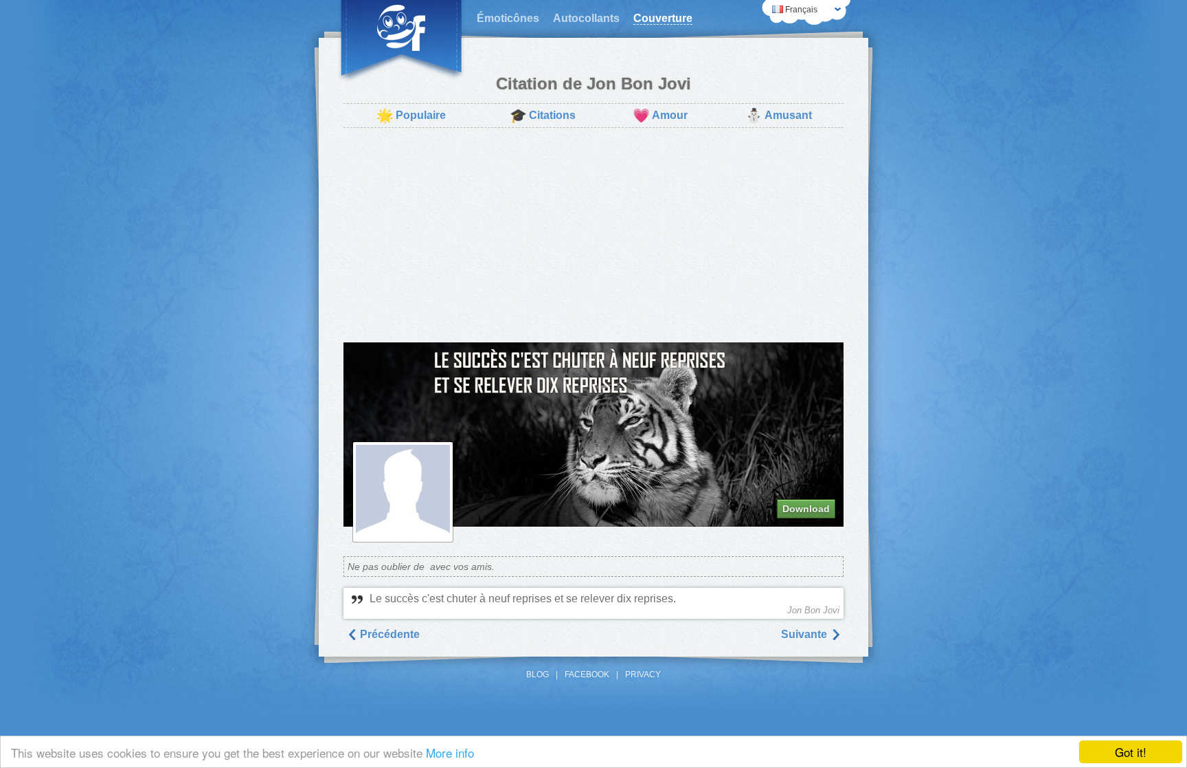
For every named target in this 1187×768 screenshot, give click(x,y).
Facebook (587, 674)
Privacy (643, 674)
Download (806, 508)
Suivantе (805, 634)
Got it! (1130, 751)
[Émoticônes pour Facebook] (401, 41)
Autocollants (586, 18)
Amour (660, 115)
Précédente (388, 634)
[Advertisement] (593, 235)
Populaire (411, 115)
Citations (543, 115)
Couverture (662, 18)
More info (450, 752)
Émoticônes (508, 18)
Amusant (778, 115)
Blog (537, 674)
